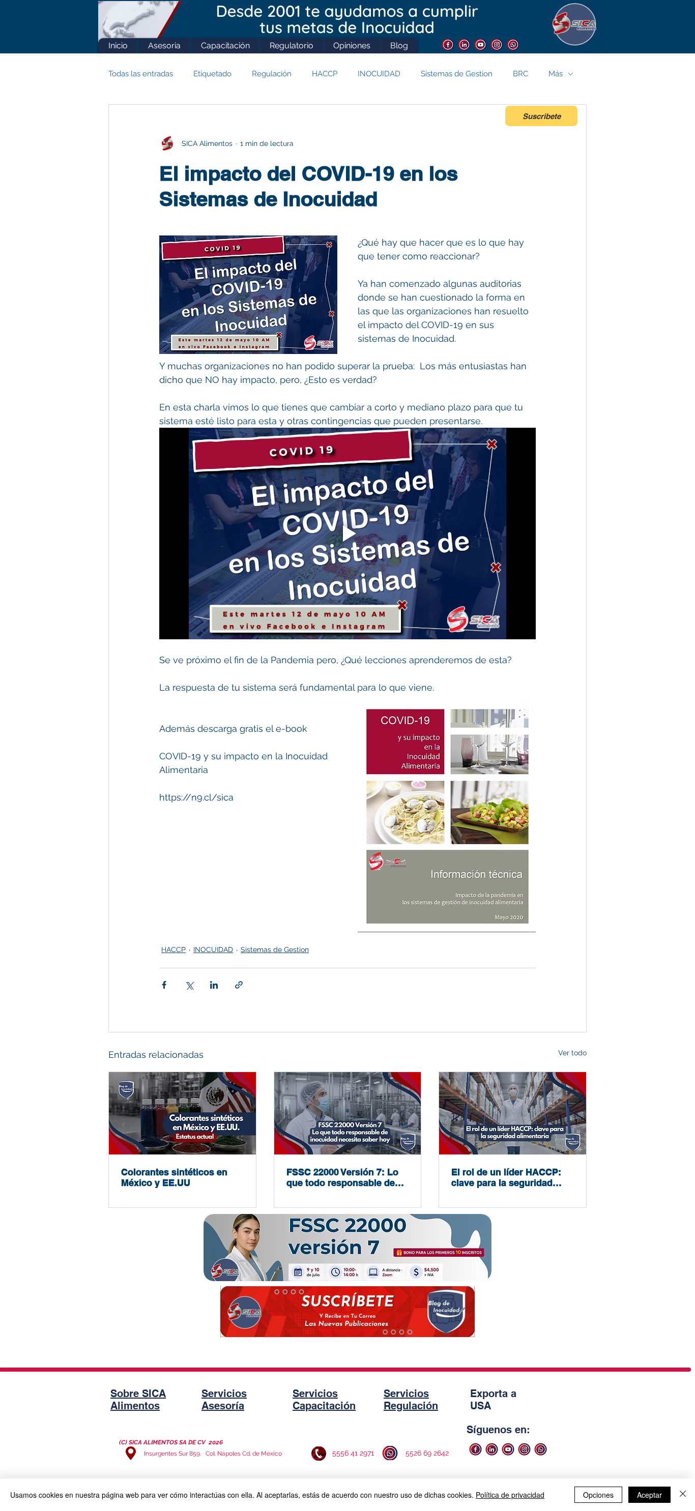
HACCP (324, 73)
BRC (520, 73)
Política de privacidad (510, 1495)
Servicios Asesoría (224, 1399)
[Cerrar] (683, 1495)
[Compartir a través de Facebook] (164, 985)
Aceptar (649, 1495)
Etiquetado (212, 73)
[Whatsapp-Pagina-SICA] (513, 44)
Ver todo (572, 1053)
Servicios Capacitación (324, 1399)
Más (555, 73)
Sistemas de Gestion (457, 73)
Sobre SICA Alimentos (138, 1399)
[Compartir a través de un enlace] (239, 985)
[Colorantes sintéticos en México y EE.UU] (182, 1113)
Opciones (598, 1495)
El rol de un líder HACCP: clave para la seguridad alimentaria (506, 1177)
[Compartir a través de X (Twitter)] (189, 985)
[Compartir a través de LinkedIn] (214, 985)
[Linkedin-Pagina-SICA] (464, 44)
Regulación (272, 73)
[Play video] (347, 533)
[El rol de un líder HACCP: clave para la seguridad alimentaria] (512, 1113)
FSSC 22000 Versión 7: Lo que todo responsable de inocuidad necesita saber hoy (342, 1177)
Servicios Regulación (411, 1399)
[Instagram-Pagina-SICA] (496, 44)
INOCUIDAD (379, 73)
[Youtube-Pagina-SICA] (480, 44)
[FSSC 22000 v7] (347, 1113)
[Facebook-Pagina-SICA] (448, 44)
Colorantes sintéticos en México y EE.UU (174, 1177)
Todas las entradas (140, 73)
